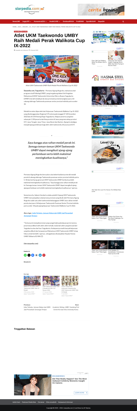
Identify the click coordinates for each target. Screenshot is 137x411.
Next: (66, 307)
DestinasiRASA (68, 21)
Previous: (37, 307)
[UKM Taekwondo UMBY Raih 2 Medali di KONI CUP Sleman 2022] (51, 281)
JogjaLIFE (25, 21)
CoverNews (77, 408)
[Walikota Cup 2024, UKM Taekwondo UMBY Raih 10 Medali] (32, 281)
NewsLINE (16, 21)
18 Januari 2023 (34, 50)
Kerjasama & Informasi (65, 402)
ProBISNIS (80, 21)
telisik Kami (16, 402)
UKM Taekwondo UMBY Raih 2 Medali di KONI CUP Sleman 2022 (51, 288)
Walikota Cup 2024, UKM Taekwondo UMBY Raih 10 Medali (31, 288)
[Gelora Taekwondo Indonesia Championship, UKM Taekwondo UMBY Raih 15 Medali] (69, 281)
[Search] (123, 21)
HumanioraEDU (39, 21)
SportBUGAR (91, 21)
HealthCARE (53, 21)
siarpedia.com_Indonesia (22, 50)
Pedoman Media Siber (29, 402)
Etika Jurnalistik (51, 402)
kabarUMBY (17, 31)
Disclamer (41, 402)
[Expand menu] (30, 21)
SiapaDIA (101, 21)
